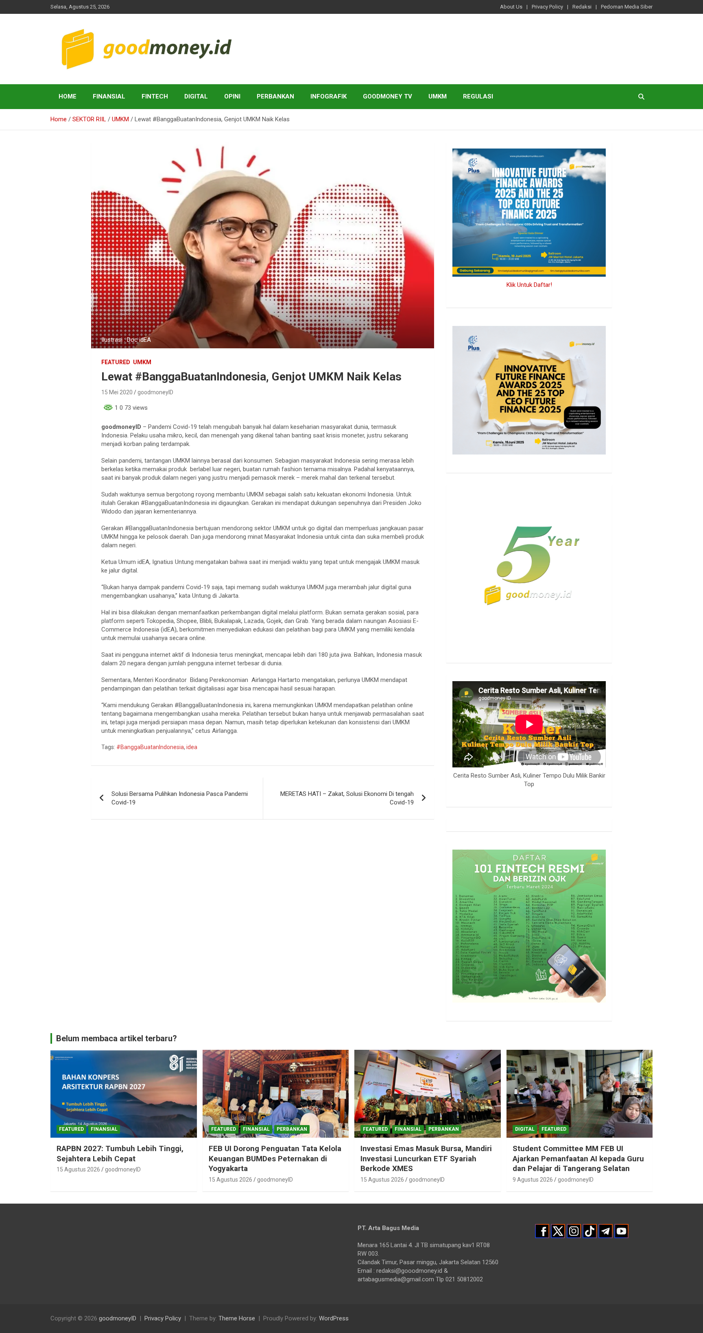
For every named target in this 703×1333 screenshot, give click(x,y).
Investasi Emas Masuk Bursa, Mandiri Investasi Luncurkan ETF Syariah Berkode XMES (426, 1158)
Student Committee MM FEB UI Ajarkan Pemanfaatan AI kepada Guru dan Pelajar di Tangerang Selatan (578, 1158)
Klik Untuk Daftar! (529, 284)
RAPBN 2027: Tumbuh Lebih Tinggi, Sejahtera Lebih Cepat (120, 1153)
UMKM (437, 96)
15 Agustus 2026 (78, 1169)
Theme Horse (236, 1318)
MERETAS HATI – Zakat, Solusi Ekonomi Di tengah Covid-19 (347, 798)
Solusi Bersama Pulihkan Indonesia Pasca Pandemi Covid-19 (179, 798)
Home (67, 96)
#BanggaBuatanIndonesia (150, 747)
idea (191, 747)
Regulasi (478, 96)
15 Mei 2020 (117, 392)
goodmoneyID (155, 392)
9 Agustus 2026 (533, 1179)
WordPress (334, 1318)
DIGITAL (196, 96)
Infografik (328, 96)
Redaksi (582, 7)
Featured (115, 362)
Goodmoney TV (387, 96)
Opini (232, 96)
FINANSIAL (109, 96)
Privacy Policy (547, 7)
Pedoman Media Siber (627, 7)
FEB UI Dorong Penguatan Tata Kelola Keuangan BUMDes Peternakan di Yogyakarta (275, 1158)
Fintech (155, 96)
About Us (511, 7)
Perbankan (275, 96)
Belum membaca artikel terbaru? (116, 1038)
